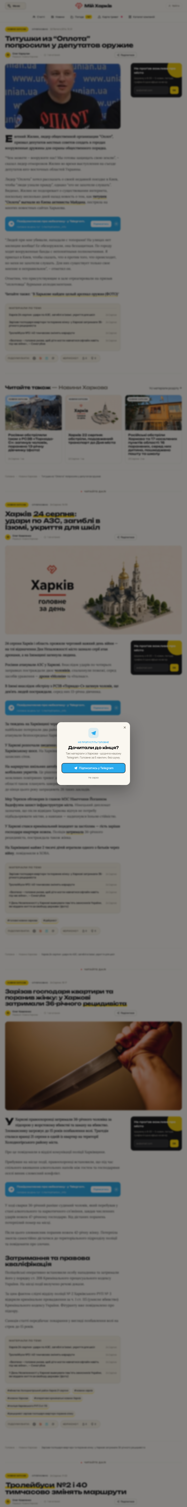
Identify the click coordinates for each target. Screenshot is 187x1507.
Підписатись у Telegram (96, 768)
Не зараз (93, 777)
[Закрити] (125, 727)
